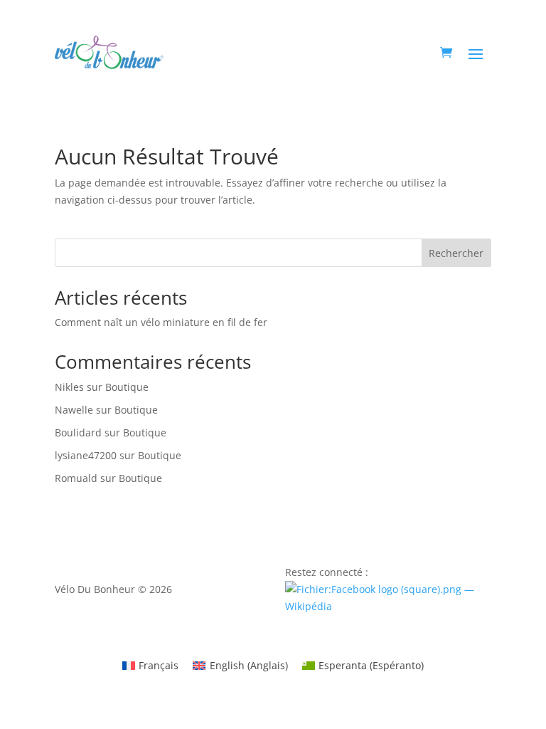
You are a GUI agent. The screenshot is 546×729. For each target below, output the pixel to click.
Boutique (127, 387)
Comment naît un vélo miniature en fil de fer (161, 322)
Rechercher (456, 253)
